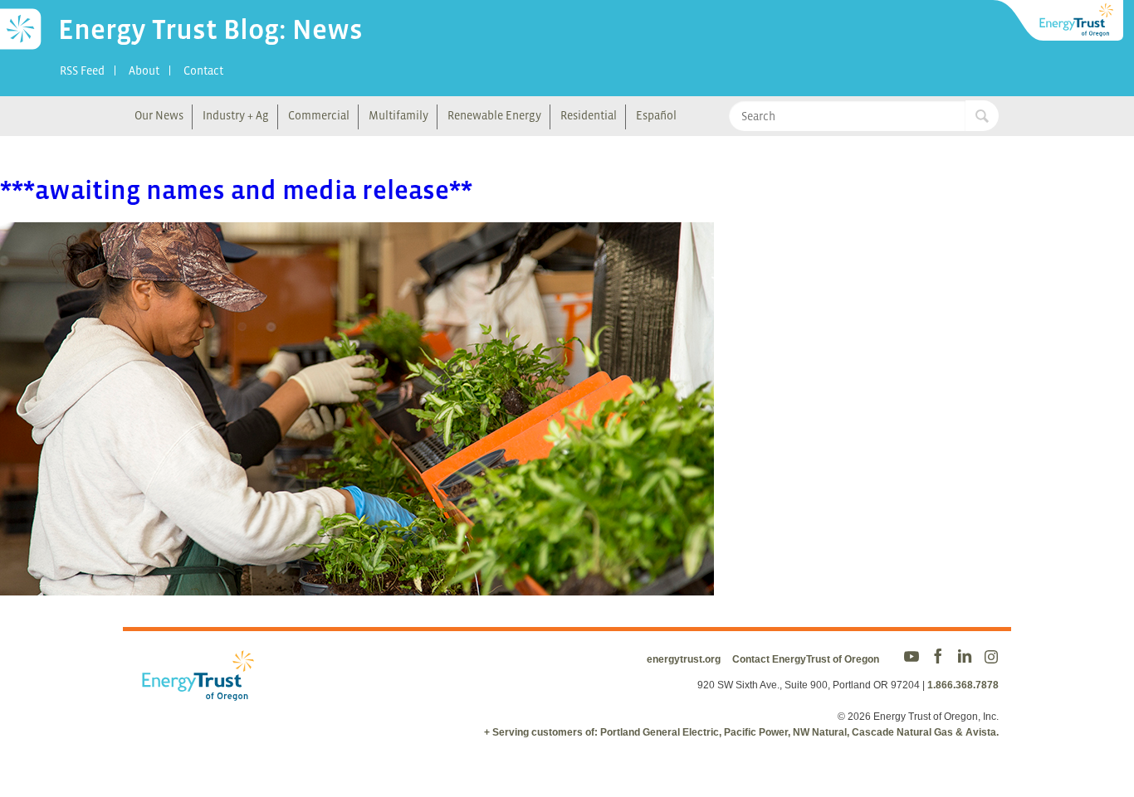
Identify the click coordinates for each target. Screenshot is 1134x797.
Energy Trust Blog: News (210, 29)
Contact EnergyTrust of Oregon (805, 659)
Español (656, 115)
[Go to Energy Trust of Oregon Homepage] (1059, 20)
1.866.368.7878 (963, 685)
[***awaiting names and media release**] (357, 584)
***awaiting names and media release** (236, 190)
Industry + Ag (236, 115)
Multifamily (398, 115)
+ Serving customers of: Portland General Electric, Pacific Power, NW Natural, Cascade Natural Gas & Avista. (741, 732)
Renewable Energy (494, 115)
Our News (158, 115)
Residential (588, 115)
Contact (203, 70)
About (144, 70)
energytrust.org (684, 659)
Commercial (318, 115)
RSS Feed (82, 70)
